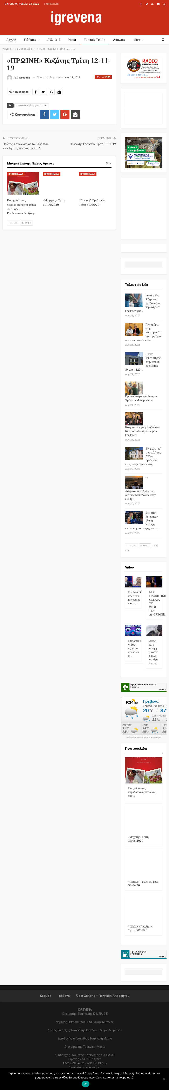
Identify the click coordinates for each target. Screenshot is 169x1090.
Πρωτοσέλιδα (103, 77)
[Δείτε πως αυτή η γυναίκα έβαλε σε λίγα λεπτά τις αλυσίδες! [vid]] (154, 630)
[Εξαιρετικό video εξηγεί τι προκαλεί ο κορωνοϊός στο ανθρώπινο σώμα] (133, 630)
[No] (164, 1079)
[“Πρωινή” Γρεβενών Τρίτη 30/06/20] (95, 183)
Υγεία (72, 40)
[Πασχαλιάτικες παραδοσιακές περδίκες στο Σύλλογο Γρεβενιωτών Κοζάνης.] (23, 183)
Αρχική (11, 40)
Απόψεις (119, 40)
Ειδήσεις (30, 40)
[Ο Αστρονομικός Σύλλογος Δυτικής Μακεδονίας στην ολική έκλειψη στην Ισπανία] (134, 482)
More (137, 40)
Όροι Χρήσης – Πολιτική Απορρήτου (102, 996)
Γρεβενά (64, 996)
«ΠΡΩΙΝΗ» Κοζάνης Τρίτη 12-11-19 (31, 105)
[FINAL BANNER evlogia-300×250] (143, 152)
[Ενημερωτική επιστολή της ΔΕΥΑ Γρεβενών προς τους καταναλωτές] (134, 453)
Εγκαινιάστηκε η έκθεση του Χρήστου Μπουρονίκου (141, 398)
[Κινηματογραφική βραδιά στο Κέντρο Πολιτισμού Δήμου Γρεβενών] (134, 418)
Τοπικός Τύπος (94, 40)
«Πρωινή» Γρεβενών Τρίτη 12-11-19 (93, 144)
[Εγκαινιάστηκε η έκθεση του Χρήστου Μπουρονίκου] (134, 388)
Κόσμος (45, 996)
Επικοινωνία (51, 3)
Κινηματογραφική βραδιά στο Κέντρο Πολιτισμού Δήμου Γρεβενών (142, 431)
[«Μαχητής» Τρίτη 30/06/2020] (59, 183)
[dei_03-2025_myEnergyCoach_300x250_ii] (143, 108)
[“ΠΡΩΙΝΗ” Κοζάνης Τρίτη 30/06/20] (143, 909)
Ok (86, 1083)
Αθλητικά (53, 40)
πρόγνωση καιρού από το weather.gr (143, 737)
